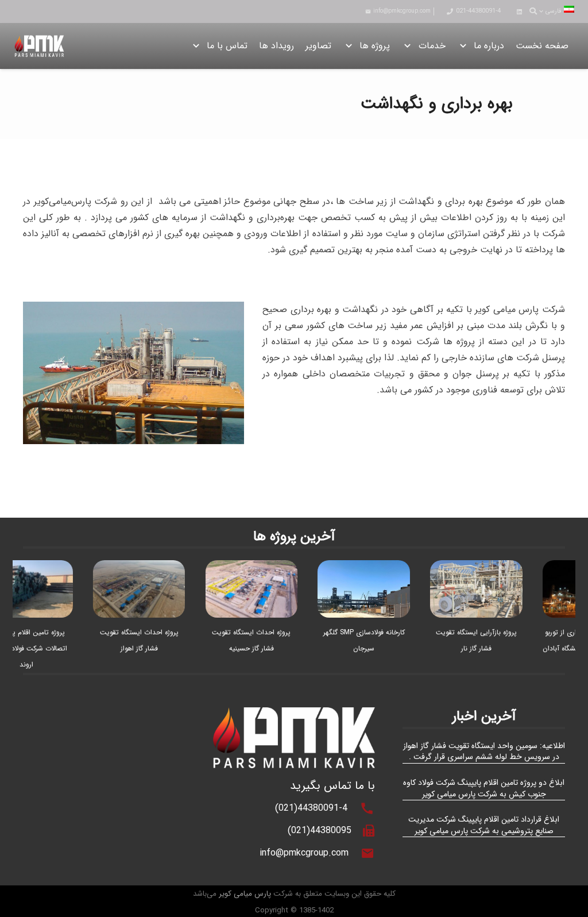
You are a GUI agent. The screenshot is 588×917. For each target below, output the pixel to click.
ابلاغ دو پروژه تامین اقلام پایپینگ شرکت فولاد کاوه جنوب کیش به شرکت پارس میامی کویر (483, 788)
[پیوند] (39, 46)
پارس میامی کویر (245, 894)
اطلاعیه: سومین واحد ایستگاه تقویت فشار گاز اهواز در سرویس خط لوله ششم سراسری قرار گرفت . (484, 751)
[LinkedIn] (519, 11)
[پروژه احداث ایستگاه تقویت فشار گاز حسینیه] (262, 568)
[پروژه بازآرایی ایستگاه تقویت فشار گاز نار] (487, 568)
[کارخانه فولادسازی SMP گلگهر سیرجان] (374, 568)
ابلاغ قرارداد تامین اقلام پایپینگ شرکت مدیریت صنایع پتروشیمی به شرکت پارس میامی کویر (483, 825)
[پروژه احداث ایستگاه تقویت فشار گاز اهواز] (149, 568)
